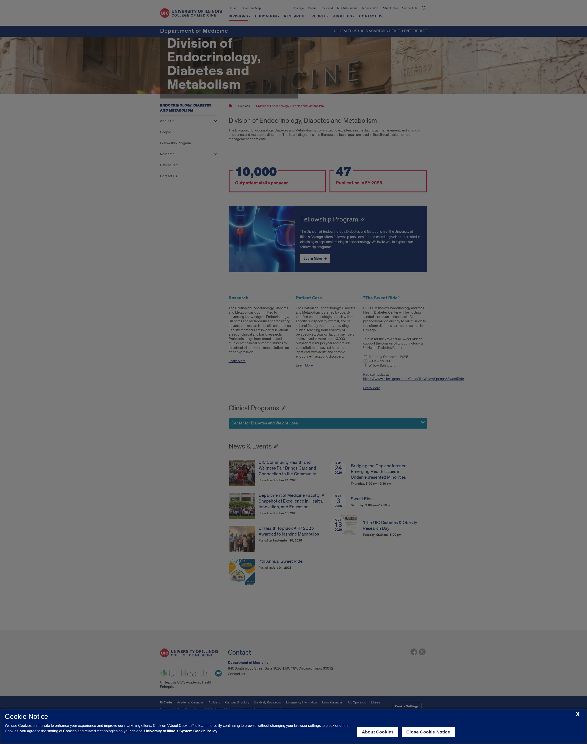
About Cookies (378, 732)
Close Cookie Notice (428, 732)
